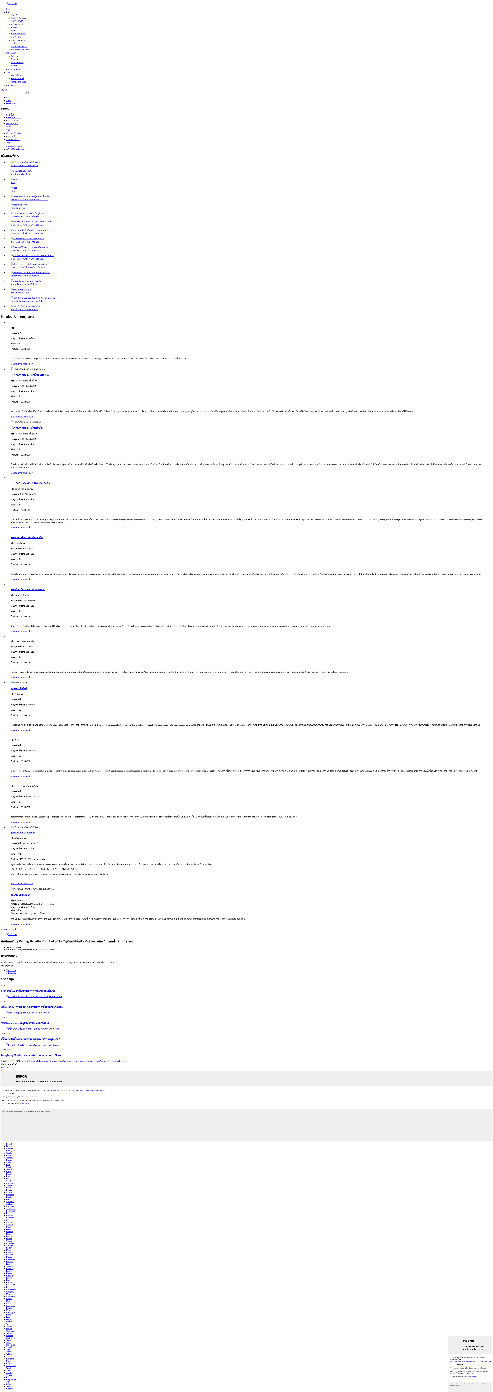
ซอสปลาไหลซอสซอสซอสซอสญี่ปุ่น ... (28, 301)
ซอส (13, 30)
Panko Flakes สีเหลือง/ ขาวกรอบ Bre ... (28, 225)
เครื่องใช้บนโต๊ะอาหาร (21, 50)
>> (11, 929)
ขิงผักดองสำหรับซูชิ (20, 293)
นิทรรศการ (16, 56)
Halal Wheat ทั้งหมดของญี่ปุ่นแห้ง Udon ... (29, 199)
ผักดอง (14, 27)
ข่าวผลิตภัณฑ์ (17, 79)
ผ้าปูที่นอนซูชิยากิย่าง (20, 174)
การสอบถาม (17, 364)
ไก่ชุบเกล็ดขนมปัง (86, 1061)
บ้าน (8, 9)
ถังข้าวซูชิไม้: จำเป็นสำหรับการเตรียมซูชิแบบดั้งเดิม (28, 990)
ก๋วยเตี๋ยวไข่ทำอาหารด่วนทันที (24, 310)
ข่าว (8, 72)
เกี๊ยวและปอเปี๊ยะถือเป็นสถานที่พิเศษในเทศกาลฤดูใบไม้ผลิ (30, 1039)
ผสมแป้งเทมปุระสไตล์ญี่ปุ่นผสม (25, 284)
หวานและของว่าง (19, 46)
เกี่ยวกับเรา (11, 53)
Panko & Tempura (18, 18)
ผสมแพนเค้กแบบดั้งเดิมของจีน (27, 537)
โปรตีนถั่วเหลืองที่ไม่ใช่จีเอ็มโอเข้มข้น (30, 483)
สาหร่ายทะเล (17, 21)
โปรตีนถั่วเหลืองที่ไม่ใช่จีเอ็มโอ (27, 428)
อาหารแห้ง (16, 37)
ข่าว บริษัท (16, 75)
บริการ (14, 66)
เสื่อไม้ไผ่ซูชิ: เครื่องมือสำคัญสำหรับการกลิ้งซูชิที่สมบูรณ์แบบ (32, 1007)
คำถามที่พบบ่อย (13, 69)
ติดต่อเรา (10, 85)
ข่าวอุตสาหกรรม (18, 82)
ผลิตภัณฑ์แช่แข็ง (18, 34)
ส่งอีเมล (4, 1067)
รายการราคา (7, 966)
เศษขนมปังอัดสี (19, 688)
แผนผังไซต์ (38, 1061)
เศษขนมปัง (60, 1061)
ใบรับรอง (15, 59)
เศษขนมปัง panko (20, 894)
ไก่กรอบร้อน (71, 1061)
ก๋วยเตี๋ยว (15, 15)
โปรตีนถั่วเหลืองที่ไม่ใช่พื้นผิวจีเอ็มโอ (30, 375)
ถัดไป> (7, 929)
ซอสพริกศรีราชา (18, 208)
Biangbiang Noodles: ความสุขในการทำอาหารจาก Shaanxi (32, 1055)
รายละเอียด (28, 364)
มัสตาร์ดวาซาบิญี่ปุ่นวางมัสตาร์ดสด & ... (29, 267)
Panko (111, 1061)
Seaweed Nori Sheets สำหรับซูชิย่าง (26, 216)
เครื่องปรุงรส (17, 24)
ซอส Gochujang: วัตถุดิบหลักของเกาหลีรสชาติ (25, 1023)
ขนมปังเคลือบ (102, 1061)
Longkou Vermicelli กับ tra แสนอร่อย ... (28, 250)
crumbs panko (121, 1061)
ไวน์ (13, 43)
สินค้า (8, 12)
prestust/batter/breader (23, 832)
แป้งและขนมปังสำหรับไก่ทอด (24, 166)
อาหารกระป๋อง (18, 40)
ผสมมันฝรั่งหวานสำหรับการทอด (28, 589)
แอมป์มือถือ (49, 1061)
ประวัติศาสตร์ (17, 62)
